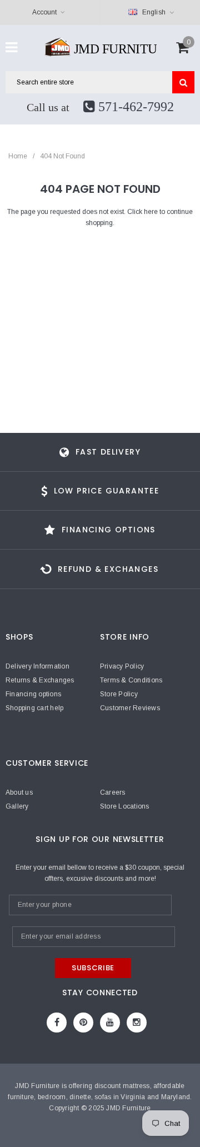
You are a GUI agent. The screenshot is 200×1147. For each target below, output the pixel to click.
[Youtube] (110, 1023)
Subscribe (93, 968)
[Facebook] (57, 1023)
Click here (143, 212)
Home (17, 156)
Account (44, 12)
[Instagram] (137, 1023)
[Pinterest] (83, 1023)
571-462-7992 (134, 106)
